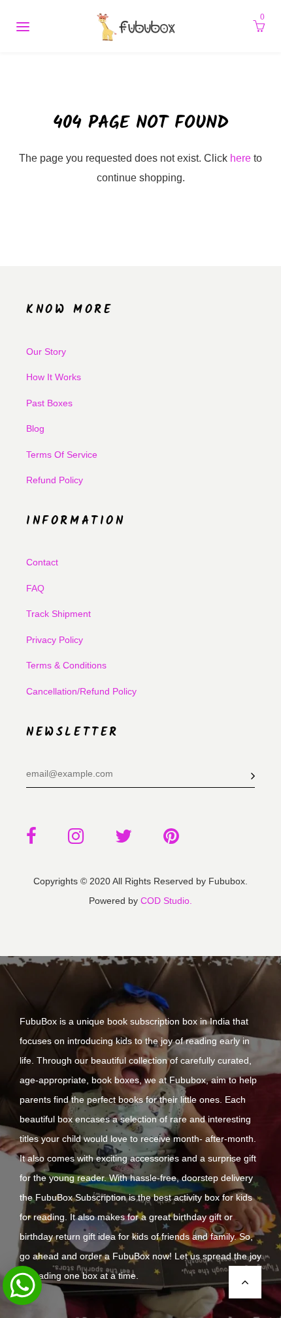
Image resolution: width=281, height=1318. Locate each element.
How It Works (53, 377)
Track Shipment (58, 613)
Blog (35, 428)
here (240, 158)
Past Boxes (49, 403)
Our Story (46, 351)
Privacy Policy (54, 640)
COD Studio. (166, 900)
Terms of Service (61, 454)
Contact (42, 562)
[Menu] (23, 26)
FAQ (35, 588)
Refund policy (54, 480)
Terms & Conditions (66, 665)
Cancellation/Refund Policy (81, 691)
